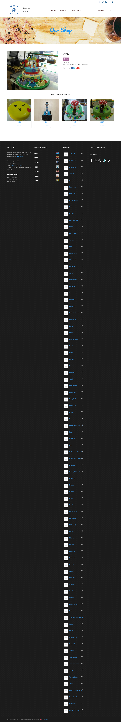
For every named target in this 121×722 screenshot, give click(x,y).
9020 (46, 122)
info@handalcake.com (16, 165)
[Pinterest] (77, 68)
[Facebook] (72, 68)
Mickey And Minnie (76, 65)
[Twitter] (74, 68)
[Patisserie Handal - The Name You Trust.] (21, 10)
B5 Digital (45, 719)
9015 (102, 122)
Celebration (85, 65)
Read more (19, 156)
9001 (19, 122)
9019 (74, 122)
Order (66, 59)
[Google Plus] (79, 68)
